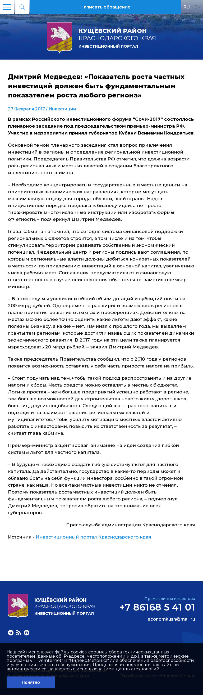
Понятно (31, 682)
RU (186, 7)
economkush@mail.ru (171, 619)
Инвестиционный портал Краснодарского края (93, 537)
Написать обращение (105, 7)
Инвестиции (62, 108)
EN (197, 7)
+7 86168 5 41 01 (157, 607)
